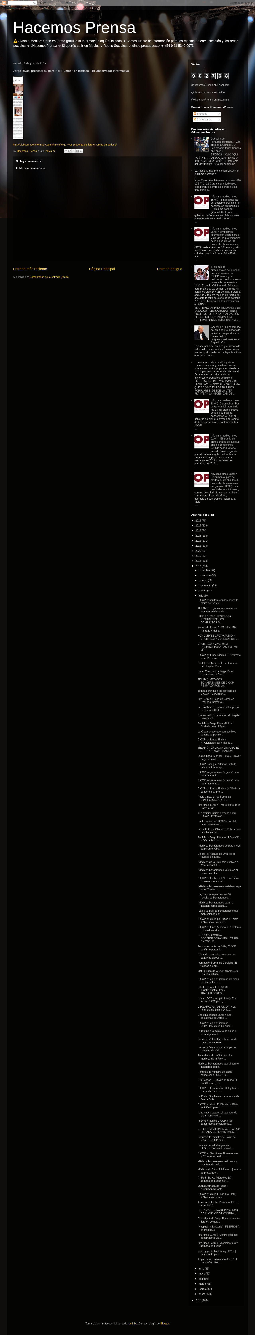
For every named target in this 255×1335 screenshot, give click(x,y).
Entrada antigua (169, 269)
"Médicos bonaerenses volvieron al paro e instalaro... (218, 871)
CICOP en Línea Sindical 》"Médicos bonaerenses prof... (219, 790)
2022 (198, 540)
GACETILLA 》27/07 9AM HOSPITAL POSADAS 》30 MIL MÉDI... (218, 646)
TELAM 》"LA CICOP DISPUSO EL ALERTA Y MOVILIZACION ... (218, 749)
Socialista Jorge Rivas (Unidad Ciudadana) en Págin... (215, 725)
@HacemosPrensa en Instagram (210, 99)
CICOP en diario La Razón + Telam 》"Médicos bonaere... (218, 920)
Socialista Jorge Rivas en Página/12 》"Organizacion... (218, 839)
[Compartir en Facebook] (77, 151)
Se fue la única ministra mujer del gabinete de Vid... (217, 1049)
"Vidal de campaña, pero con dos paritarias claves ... (217, 956)
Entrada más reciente (30, 269)
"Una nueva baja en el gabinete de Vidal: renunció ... (217, 1114)
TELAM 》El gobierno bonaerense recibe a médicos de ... (217, 610)
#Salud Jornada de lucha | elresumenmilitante (213, 1187)
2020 (198, 550)
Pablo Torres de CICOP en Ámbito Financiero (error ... (217, 823)
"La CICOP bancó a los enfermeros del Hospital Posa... (218, 665)
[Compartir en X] (74, 151)
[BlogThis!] (70, 151)
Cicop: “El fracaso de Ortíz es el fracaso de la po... (216, 855)
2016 (198, 1300)
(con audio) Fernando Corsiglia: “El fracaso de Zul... (217, 964)
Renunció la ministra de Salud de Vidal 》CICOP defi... (217, 1139)
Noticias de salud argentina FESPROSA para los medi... (215, 1147)
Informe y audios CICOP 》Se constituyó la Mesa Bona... (215, 1122)
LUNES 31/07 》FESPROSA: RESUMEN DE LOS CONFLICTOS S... (215, 619)
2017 (198, 565)
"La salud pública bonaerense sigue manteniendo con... (218, 912)
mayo (202, 1273)
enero (202, 1293)
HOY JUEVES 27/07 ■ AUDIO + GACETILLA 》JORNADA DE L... (218, 637)
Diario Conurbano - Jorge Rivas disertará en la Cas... (215, 673)
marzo (203, 1283)
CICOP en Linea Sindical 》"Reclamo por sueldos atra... (219, 929)
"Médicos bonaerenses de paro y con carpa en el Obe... (219, 847)
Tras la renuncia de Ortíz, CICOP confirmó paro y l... (217, 948)
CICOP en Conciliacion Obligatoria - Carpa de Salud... (218, 1090)
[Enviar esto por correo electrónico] (66, 151)
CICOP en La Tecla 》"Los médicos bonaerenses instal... (218, 880)
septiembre (205, 585)
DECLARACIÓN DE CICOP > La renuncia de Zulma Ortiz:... (216, 1008)
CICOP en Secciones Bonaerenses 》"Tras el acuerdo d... (218, 1155)
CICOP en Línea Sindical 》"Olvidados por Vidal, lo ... (215, 741)
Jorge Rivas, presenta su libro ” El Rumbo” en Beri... (217, 1261)
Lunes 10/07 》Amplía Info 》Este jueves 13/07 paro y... (217, 1000)
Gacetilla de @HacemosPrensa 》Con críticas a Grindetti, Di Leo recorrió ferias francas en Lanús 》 (226, 144)
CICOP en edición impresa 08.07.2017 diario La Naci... (215, 1025)
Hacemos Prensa (74, 27)
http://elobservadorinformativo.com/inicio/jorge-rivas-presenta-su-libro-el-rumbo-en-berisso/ (65, 144)
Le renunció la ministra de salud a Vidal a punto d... (217, 1032)
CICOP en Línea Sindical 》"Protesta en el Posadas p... (219, 656)
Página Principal (102, 269)
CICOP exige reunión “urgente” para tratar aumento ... (218, 774)
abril (201, 1278)
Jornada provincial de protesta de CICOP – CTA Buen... (217, 692)
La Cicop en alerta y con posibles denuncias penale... (217, 733)
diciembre (205, 570)
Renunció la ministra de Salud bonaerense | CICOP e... (215, 1073)
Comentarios (203, 119)
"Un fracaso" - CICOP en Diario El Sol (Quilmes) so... (217, 1081)
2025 (198, 525)
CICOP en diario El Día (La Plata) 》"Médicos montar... (217, 1195)
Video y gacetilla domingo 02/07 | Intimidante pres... (217, 1253)
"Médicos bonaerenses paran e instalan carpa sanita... (215, 904)
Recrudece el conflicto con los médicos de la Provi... (215, 1057)
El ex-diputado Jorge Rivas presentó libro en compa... (218, 1220)
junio (202, 1268)
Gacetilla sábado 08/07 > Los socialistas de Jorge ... (214, 1016)
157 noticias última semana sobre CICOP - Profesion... (217, 815)
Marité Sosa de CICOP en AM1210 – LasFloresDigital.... (219, 972)
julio (201, 595)
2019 (198, 555)
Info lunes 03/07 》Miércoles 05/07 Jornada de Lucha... (218, 1244)
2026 (198, 520)
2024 (198, 530)
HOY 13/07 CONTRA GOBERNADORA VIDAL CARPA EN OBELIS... (218, 938)
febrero (203, 1288)
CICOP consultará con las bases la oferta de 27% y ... (218, 602)
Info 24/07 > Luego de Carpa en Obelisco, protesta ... (216, 700)
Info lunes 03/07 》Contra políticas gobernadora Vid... (218, 1236)
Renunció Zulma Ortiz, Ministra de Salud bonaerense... (217, 1041)
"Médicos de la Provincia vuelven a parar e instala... (218, 863)
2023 (198, 535)
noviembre (205, 575)
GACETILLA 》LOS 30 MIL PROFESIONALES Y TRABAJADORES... (213, 990)
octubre (203, 580)
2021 (198, 545)
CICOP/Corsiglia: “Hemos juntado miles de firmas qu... (217, 766)
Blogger (164, 1323)
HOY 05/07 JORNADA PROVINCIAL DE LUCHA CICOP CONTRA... (219, 1212)
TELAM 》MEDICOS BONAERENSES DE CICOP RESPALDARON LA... (216, 682)
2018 (198, 560)
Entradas (201, 113)
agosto (203, 590)
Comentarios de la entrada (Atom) (49, 276)
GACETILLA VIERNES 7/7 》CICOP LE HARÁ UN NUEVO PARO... (219, 1130)
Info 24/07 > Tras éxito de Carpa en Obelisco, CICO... (218, 709)
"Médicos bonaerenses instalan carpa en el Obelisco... (219, 888)
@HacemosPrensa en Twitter (208, 92)
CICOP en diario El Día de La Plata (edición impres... (218, 1106)
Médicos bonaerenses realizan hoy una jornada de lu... (218, 1163)
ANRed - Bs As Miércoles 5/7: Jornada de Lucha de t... (215, 1179)
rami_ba (132, 1323)
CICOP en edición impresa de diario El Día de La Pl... (218, 981)
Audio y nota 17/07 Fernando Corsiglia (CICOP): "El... (214, 798)
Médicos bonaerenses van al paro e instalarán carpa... (218, 1065)
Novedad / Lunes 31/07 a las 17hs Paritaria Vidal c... (217, 629)
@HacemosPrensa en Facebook (210, 84)
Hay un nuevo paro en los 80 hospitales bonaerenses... (214, 896)
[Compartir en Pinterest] (81, 151)
